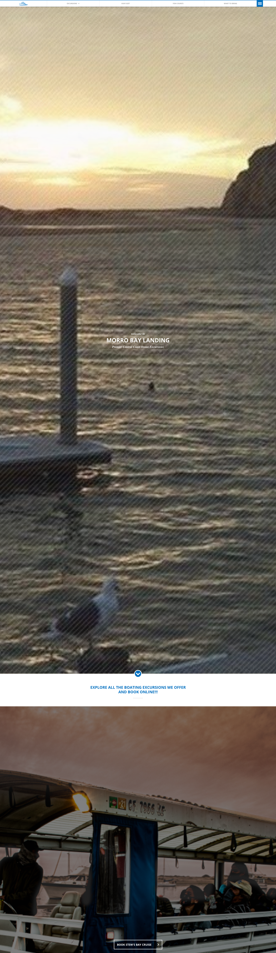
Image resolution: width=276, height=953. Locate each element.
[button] (260, 3)
